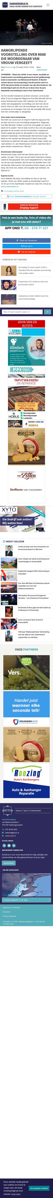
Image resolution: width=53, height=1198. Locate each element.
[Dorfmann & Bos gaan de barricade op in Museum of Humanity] (9, 611)
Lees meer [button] (15, 1194)
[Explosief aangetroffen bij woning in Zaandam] (9, 575)
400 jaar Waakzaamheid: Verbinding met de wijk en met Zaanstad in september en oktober (33, 634)
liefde (16, 191)
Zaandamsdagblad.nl (18, 4)
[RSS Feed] (14, 846)
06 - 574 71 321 (36, 228)
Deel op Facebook (28, 240)
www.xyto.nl (10, 836)
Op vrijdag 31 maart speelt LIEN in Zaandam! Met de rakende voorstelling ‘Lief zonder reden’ (34, 270)
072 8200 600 (11, 829)
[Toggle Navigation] (48, 5)
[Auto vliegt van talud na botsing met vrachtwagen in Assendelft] (9, 563)
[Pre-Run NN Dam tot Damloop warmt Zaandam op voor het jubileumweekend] (9, 587)
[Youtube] (9, 846)
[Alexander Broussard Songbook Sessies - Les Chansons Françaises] (9, 599)
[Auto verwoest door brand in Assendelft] (9, 624)
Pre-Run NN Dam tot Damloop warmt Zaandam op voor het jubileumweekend (34, 586)
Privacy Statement (9, 916)
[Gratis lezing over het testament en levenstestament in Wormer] (9, 550)
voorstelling (8, 191)
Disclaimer (6, 912)
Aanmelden (9, 863)
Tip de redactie (28, 252)
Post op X (27, 246)
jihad (22, 191)
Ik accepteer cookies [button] (39, 1188)
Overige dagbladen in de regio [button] (15, 900)
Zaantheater (42, 70)
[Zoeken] (47, 312)
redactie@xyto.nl (12, 833)
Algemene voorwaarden (11, 907)
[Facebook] (4, 846)
